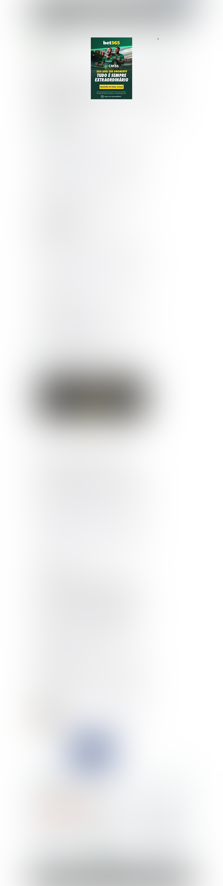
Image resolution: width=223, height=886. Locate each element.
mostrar (53, 68)
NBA (123, 5)
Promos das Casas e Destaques (89, 837)
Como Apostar (135, 5)
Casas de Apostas (83, 5)
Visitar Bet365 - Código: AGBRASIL (55, 810)
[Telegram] (38, 735)
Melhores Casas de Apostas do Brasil (91, 832)
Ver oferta (92, 410)
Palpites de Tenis (44, 845)
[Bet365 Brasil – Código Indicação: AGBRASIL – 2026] (39, 785)
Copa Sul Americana (161, 95)
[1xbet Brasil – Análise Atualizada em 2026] (78, 785)
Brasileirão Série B (162, 79)
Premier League (100, 34)
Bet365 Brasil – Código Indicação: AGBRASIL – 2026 (55, 784)
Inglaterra (88, 34)
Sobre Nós (119, 879)
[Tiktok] (53, 735)
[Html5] (56, 735)
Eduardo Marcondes (59, 54)
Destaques (112, 5)
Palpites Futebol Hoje (162, 67)
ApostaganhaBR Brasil (44, 34)
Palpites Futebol (43, 832)
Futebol (99, 5)
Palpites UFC (158, 120)
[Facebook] (49, 735)
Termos (141, 879)
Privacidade (130, 879)
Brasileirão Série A (162, 75)
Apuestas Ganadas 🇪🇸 (155, 837)
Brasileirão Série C (162, 83)
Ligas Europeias (76, 34)
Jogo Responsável (172, 879)
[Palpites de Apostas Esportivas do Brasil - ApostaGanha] (47, 4)
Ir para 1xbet (90, 804)
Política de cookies (155, 879)
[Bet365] (111, 71)
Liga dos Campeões (161, 100)
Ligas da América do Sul (163, 112)
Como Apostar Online (83, 841)
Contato (118, 881)
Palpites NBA (158, 116)
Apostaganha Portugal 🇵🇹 (156, 832)
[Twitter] (46, 735)
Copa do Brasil (160, 87)
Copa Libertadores (160, 91)
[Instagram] (42, 735)
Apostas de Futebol (61, 34)
